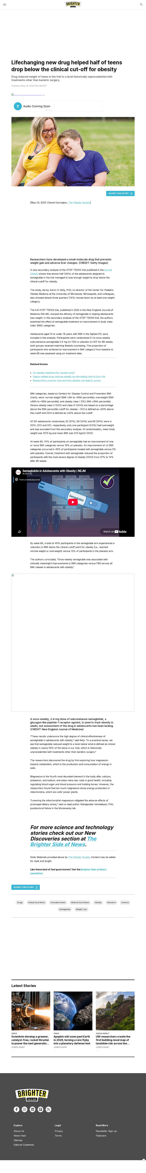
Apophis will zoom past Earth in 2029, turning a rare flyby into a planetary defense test (72, 1040)
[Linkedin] (32, 1109)
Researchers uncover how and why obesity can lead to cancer (67, 380)
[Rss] (48, 1109)
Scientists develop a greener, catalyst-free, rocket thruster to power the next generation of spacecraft (30, 1040)
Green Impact (103, 1033)
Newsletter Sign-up (106, 1131)
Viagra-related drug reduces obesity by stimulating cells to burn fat (69, 376)
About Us (19, 1131)
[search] (141, 4)
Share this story (119, 193)
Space (14, 1033)
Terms (58, 1135)
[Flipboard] (40, 1109)
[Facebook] (16, 1109)
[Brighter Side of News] (73, 4)
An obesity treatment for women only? (54, 372)
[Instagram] (24, 1109)
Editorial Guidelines (24, 1144)
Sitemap (18, 1140)
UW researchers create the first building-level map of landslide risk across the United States (113, 1040)
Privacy (59, 1131)
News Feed (20, 1135)
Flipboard (101, 1135)
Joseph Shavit (18, 1047)
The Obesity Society (79, 202)
